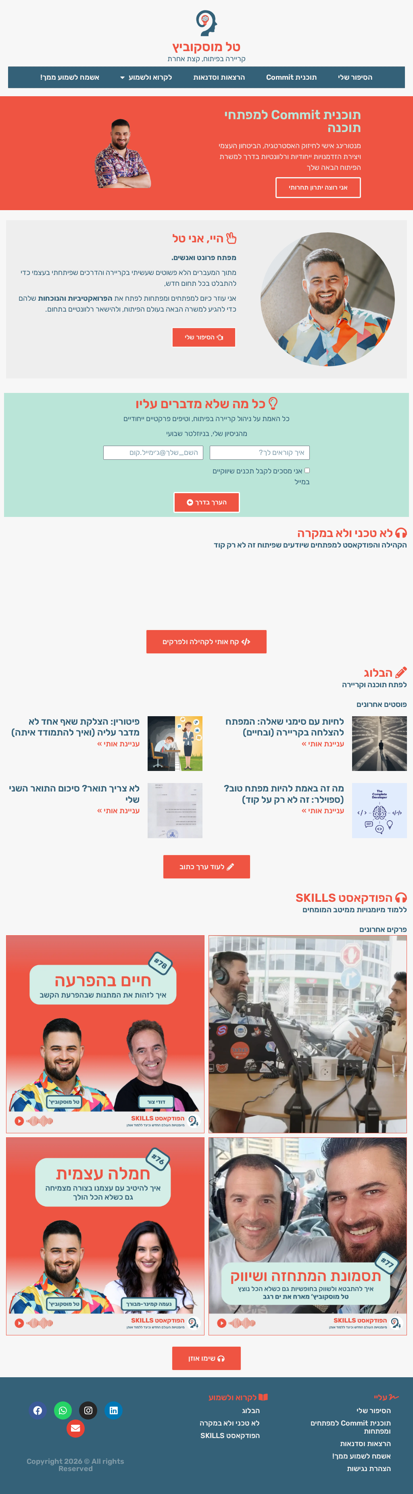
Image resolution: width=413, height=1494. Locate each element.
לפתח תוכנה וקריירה (374, 684)
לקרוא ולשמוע (150, 77)
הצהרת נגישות (369, 1468)
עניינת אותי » (323, 743)
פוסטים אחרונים (382, 704)
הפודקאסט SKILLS (345, 898)
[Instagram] (88, 1410)
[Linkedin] (113, 1410)
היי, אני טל (199, 238)
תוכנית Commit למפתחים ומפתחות (351, 1427)
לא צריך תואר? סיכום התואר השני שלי (74, 794)
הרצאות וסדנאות (219, 77)
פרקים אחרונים (383, 929)
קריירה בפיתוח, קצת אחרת (206, 58)
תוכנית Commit (291, 77)
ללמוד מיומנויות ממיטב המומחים (354, 909)
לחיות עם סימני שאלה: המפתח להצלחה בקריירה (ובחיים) (284, 727)
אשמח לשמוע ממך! (69, 77)
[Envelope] (76, 1429)
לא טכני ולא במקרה (346, 533)
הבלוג (379, 673)
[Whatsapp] (63, 1410)
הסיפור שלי (355, 77)
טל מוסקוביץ (206, 46)
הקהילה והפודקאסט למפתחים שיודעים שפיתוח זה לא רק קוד (310, 545)
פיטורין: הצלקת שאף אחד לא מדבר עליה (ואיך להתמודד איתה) (75, 727)
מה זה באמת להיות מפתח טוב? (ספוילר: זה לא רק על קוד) (284, 794)
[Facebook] (38, 1410)
